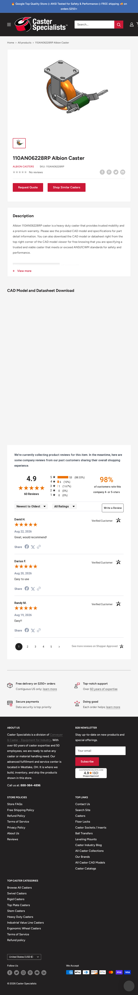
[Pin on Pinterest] (109, 172)
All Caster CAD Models (90, 862)
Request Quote (28, 187)
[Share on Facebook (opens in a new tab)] (27, 547)
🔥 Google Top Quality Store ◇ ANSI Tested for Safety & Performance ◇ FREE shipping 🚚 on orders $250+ (69, 6)
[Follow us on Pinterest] (30, 972)
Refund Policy (16, 816)
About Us (13, 833)
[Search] (118, 25)
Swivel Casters (16, 893)
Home (10, 42)
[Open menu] (9, 24)
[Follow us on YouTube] (37, 972)
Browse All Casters (19, 887)
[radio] (69, 477)
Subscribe (87, 761)
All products (24, 42)
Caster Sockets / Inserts (90, 827)
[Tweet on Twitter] (115, 172)
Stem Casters (16, 911)
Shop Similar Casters (66, 187)
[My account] (132, 25)
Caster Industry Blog (88, 845)
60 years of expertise (104, 689)
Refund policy (16, 940)
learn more (50, 689)
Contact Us (82, 804)
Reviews (12, 839)
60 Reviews (36, 494)
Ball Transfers (84, 833)
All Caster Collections (89, 850)
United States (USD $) (21, 956)
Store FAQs (14, 804)
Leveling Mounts (85, 839)
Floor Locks (82, 821)
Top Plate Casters (18, 905)
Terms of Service (18, 821)
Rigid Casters (15, 899)
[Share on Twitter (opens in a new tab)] (33, 547)
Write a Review (113, 508)
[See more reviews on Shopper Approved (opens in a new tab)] (39, 547)
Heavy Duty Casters (20, 917)
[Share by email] (122, 172)
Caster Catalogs (85, 868)
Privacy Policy (16, 827)
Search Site (82, 810)
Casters (80, 816)
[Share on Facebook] (102, 172)
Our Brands (82, 856)
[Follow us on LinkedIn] (43, 972)
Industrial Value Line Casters (25, 922)
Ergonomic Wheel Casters (24, 928)
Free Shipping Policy (20, 810)
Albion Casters (23, 166)
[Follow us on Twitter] (16, 972)
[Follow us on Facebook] (9, 972)
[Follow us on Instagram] (23, 972)
